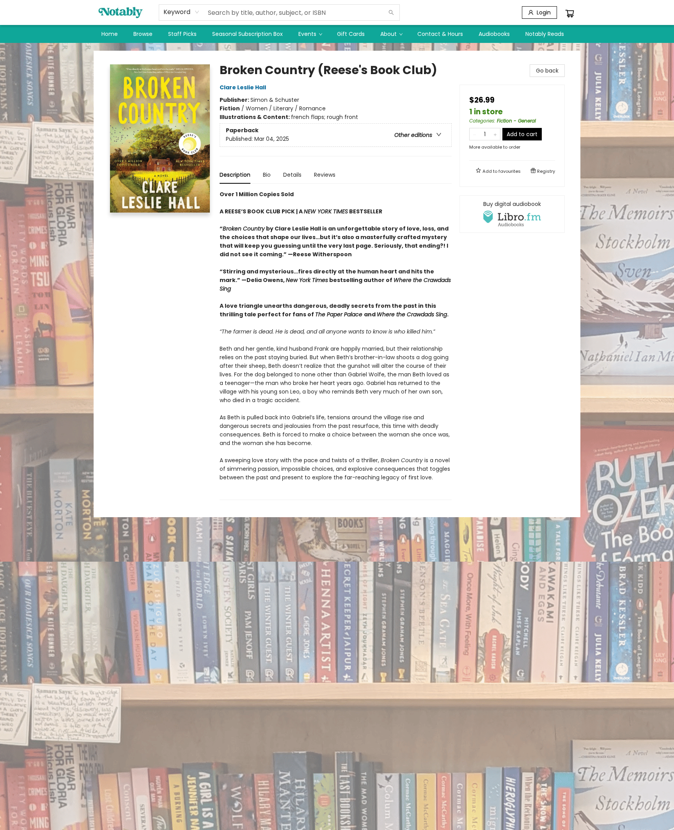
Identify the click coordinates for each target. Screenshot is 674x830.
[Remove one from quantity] (474, 134)
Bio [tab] (267, 175)
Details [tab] (292, 175)
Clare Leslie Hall (243, 87)
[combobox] (181, 12)
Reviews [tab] (324, 175)
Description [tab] (235, 175)
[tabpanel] (336, 345)
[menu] (337, 34)
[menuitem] (110, 34)
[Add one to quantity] (495, 134)
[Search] (391, 12)
